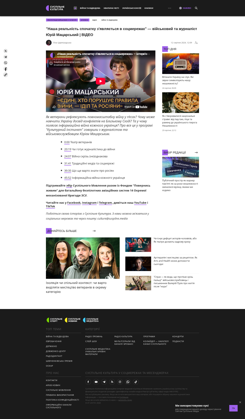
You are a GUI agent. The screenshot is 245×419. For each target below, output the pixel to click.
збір (69, 185)
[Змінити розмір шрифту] (196, 42)
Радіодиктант (54, 356)
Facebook (74, 203)
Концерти (178, 336)
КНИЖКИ (148, 8)
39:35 (67, 171)
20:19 (67, 149)
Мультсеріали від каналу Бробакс (124, 342)
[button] (5, 50)
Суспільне (123, 397)
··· (169, 8)
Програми (149, 336)
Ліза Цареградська (62, 42)
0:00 (67, 142)
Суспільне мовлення (58, 390)
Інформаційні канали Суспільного (58, 406)
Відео (94, 20)
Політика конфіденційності (62, 399)
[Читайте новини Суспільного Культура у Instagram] (120, 382)
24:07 (67, 156)
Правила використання (60, 395)
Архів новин (53, 385)
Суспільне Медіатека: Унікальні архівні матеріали (98, 351)
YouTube (140, 203)
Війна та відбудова (90, 8)
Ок (233, 408)
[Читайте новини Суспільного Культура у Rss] (112, 382)
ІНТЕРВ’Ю (84, 20)
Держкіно (51, 346)
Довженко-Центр (56, 351)
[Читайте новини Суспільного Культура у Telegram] (104, 382)
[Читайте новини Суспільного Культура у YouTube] (96, 382)
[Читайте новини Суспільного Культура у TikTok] (136, 382)
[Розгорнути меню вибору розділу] (75, 8)
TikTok (50, 206)
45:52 (67, 178)
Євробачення (54, 341)
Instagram (89, 203)
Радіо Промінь (93, 336)
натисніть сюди (125, 400)
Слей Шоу (91, 341)
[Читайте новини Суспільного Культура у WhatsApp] (128, 382)
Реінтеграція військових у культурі (61, 20)
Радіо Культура (123, 336)
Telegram (105, 203)
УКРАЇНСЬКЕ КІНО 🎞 (131, 8)
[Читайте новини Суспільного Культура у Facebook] (88, 382)
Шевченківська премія (59, 361)
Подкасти (178, 341)
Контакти (51, 380)
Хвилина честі (111, 8)
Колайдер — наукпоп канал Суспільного (156, 342)
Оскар (49, 365)
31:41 (67, 163)
